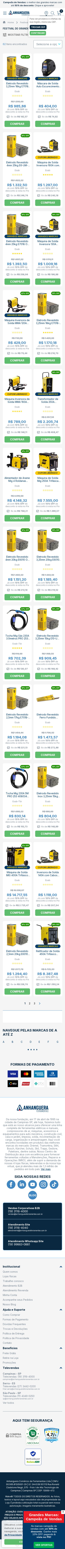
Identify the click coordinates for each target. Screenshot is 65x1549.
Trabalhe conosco (13, 1281)
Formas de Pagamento (15, 1319)
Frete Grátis (9, 1353)
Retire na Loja (10, 1357)
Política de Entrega (13, 1333)
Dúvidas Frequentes (14, 1324)
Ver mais (46, 1169)
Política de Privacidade (16, 1338)
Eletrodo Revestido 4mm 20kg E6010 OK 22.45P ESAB (17, 559)
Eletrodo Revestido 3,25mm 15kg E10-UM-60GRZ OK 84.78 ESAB (47, 640)
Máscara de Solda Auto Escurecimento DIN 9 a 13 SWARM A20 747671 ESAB (47, 88)
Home (11, 22)
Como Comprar (11, 1314)
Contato (7, 1342)
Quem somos (10, 1271)
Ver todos (8, 1402)
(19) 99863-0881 (19, 1244)
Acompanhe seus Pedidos (18, 1299)
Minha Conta (10, 1295)
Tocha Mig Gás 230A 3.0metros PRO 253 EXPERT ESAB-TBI (17, 638)
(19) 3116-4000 (18, 1211)
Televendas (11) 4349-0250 (18, 1396)
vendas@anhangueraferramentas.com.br (25, 1214)
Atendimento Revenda (15, 1290)
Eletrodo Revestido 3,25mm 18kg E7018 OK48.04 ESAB (17, 86)
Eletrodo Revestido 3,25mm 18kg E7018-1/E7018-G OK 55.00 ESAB (47, 324)
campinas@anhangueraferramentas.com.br (21, 1379)
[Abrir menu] (5, 13)
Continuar (38, 33)
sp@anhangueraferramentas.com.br (18, 1399)
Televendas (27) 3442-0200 (19, 1386)
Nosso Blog (9, 1304)
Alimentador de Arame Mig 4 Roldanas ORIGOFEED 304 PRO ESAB (17, 482)
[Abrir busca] (53, 13)
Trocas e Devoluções (15, 1328)
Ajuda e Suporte (14, 1309)
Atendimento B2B (12, 1285)
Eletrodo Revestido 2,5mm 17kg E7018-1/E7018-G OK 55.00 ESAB (17, 719)
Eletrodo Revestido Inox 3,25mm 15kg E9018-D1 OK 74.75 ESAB (48, 798)
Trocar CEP (38, 27)
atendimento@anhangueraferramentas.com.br (27, 1230)
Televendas (11, 1368)
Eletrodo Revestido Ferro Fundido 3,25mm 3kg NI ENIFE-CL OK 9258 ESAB (47, 719)
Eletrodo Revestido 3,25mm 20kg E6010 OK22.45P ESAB (47, 559)
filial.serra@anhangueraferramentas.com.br (21, 1389)
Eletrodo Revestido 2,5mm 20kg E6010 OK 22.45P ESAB (17, 954)
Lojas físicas (9, 1276)
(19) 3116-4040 (18, 1227)
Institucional (11, 1266)
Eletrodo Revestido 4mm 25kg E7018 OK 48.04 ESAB (17, 244)
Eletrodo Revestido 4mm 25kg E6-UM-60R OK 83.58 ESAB (17, 165)
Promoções (9, 1362)
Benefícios (10, 1348)
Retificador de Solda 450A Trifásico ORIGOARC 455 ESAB (48, 954)
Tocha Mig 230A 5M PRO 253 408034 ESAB (17, 796)
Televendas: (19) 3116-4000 (19, 1376)
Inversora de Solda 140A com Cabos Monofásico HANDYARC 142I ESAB (47, 877)
